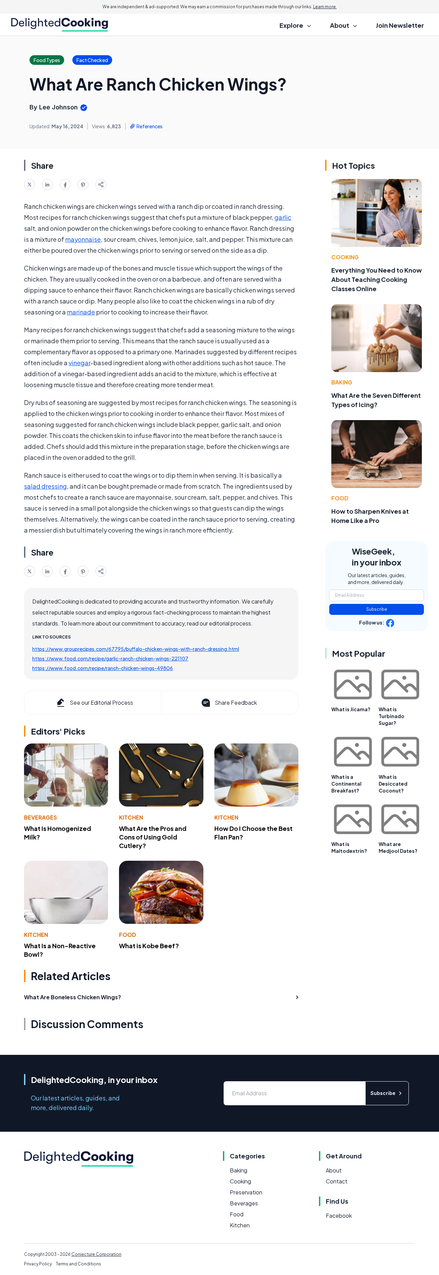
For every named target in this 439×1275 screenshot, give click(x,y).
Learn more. (325, 6)
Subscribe (376, 609)
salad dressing (45, 486)
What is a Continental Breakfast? (346, 784)
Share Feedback (236, 702)
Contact (336, 1181)
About (334, 1170)
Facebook (339, 1215)
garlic (282, 217)
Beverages (40, 817)
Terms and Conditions (78, 1263)
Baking (341, 382)
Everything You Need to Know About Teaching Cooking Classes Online (376, 279)
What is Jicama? (350, 709)
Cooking (345, 257)
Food (127, 934)
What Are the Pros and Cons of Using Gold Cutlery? (153, 836)
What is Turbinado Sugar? (391, 716)
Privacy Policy (38, 1263)
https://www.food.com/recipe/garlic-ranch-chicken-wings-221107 (110, 658)
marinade (81, 312)
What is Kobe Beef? (149, 946)
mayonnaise (83, 239)
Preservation (246, 1192)
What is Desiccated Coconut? (393, 784)
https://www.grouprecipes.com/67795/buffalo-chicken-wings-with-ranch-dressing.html (135, 649)
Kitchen (131, 817)
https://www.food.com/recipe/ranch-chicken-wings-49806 (102, 668)
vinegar (80, 363)
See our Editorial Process (101, 702)
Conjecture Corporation (96, 1254)
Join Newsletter (400, 25)
